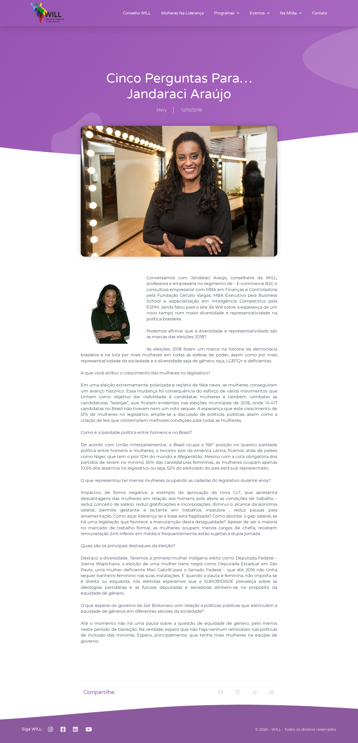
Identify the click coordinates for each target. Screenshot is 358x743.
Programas (224, 13)
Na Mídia (288, 13)
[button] (220, 692)
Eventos (257, 13)
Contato (319, 13)
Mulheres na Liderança (182, 13)
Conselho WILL (137, 13)
